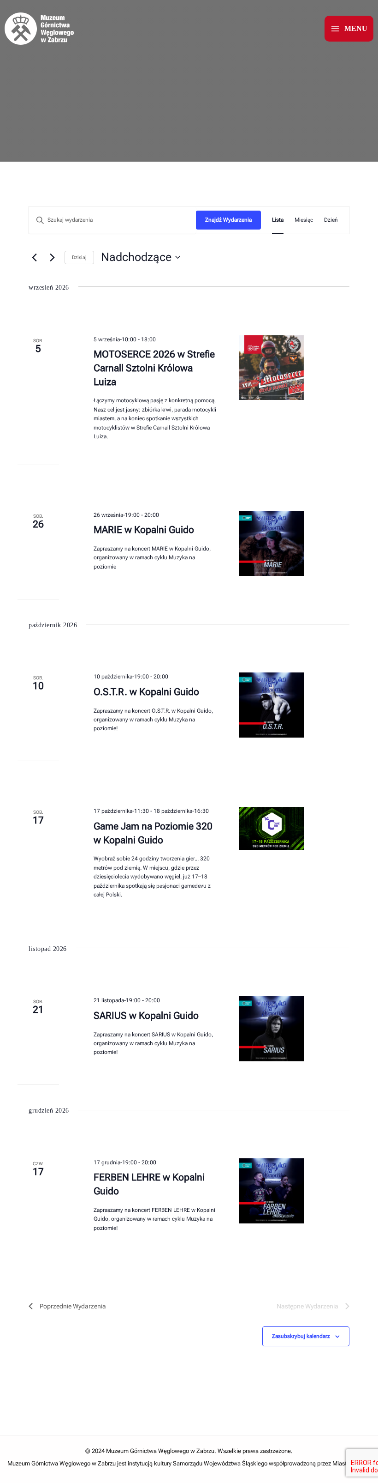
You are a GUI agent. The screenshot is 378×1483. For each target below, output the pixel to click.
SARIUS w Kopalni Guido (146, 1015)
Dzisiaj (79, 257)
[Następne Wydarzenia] (52, 257)
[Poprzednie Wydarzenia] (34, 257)
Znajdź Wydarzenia (228, 220)
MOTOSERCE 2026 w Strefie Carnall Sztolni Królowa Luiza (154, 368)
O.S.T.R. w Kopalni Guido (146, 691)
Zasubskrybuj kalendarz (301, 1336)
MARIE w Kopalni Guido (144, 529)
